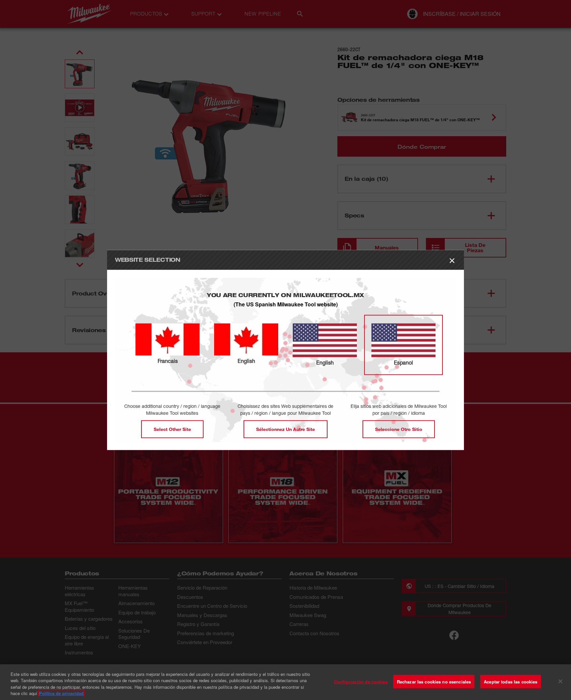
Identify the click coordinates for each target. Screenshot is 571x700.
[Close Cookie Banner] (560, 681)
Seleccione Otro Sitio (398, 429)
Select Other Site (172, 429)
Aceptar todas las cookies (510, 682)
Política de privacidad (61, 693)
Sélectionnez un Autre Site (285, 429)
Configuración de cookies (361, 682)
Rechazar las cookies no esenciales (434, 682)
